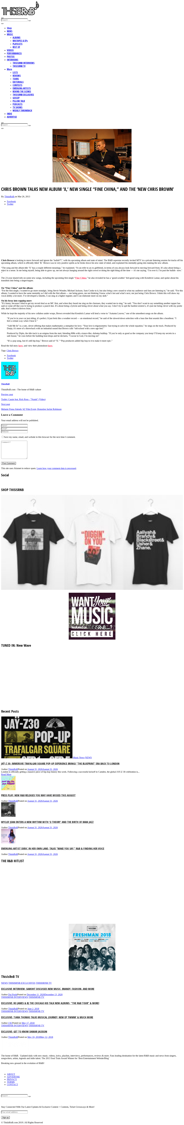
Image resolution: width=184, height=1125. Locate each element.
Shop (9, 28)
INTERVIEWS (12, 59)
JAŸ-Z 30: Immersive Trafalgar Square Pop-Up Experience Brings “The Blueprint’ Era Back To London (60, 763)
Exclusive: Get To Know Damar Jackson (24, 1031)
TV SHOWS (17, 107)
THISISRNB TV (19, 66)
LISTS (15, 72)
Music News (79, 757)
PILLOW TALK (19, 101)
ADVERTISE (12, 116)
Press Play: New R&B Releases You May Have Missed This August (38, 795)
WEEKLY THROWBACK (22, 110)
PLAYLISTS (17, 43)
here (20, 345)
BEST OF (16, 47)
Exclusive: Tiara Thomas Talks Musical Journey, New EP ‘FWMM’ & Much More (47, 1017)
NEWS (9, 31)
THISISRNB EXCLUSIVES (23, 94)
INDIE (9, 113)
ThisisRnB (9, 196)
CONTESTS (17, 85)
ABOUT (11, 1074)
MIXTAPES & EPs (20, 40)
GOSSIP (16, 97)
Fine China (80, 278)
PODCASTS (17, 104)
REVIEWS (17, 75)
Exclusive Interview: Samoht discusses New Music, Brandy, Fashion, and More (47, 989)
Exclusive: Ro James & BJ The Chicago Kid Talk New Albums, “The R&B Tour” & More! (50, 1003)
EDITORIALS (18, 82)
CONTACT (12, 1084)
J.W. (10, 1023)
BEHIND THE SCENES (22, 91)
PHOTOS (11, 56)
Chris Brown (12, 350)
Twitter (10, 204)
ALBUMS (16, 37)
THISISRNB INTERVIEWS (23, 62)
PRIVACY (12, 1079)
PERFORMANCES (14, 53)
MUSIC (10, 34)
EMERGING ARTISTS (22, 88)
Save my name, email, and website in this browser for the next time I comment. (39, 437)
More (9, 69)
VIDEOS (10, 50)
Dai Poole (12, 994)
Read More (6, 774)
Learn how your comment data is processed (56, 468)
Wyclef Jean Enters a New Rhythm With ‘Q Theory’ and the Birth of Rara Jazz (47, 822)
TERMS (11, 1082)
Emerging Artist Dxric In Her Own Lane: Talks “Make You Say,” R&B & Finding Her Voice (52, 848)
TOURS (16, 78)
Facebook (11, 201)
